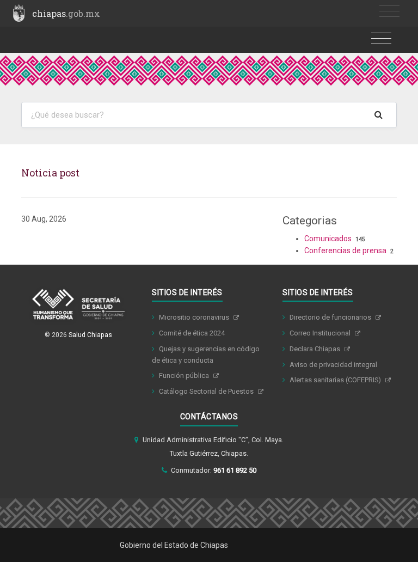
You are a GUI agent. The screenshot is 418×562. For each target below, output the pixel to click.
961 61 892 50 (234, 470)
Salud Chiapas (90, 335)
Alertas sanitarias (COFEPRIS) (336, 380)
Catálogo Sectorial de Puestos (207, 391)
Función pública (185, 375)
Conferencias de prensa (345, 250)
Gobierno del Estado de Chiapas (174, 545)
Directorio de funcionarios (331, 317)
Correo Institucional (321, 333)
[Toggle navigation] (389, 12)
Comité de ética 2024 (192, 333)
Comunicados (328, 238)
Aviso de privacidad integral (333, 365)
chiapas (66, 13)
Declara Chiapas (316, 349)
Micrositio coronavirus (195, 317)
